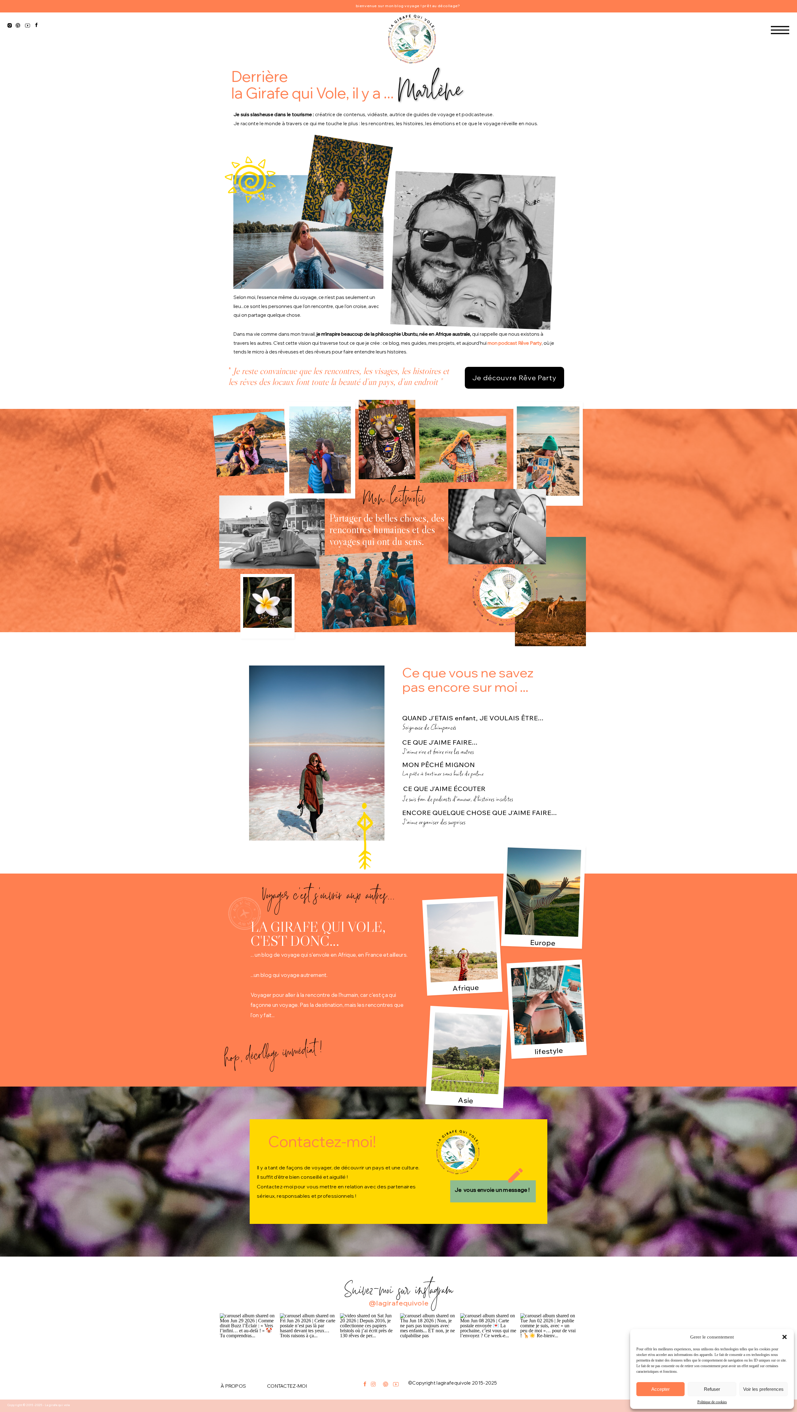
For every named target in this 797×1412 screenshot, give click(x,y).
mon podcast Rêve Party (515, 343)
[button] (784, 1337)
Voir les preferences (763, 1389)
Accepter (660, 1389)
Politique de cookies (712, 1402)
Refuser (712, 1389)
